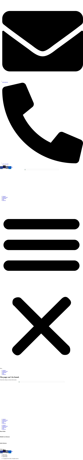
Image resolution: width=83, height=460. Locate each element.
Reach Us (4, 200)
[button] (41, 285)
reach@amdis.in (14, 447)
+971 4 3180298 (4, 434)
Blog (3, 199)
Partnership (4, 198)
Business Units (5, 197)
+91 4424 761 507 (5, 447)
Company (4, 196)
